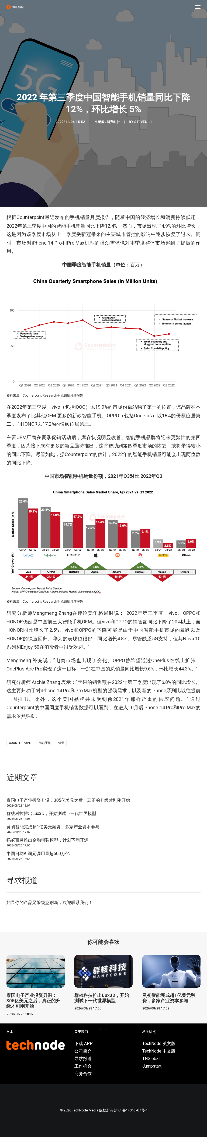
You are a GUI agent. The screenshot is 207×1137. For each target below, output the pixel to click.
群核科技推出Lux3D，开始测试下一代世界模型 (51, 813)
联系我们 (79, 902)
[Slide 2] (106, 1029)
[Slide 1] (101, 1029)
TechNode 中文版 (158, 1051)
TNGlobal (151, 1058)
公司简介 (83, 1051)
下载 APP (83, 1043)
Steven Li (142, 122)
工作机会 (83, 1066)
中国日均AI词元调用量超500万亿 (38, 853)
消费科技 (113, 122)
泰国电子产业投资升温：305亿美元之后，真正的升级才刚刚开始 (68, 800)
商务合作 (83, 1073)
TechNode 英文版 (158, 1043)
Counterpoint (20, 743)
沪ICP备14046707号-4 (130, 1110)
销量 (61, 743)
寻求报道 (83, 1058)
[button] (198, 7)
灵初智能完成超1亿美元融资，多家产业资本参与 (52, 826)
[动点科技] (15, 7)
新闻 (101, 122)
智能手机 (45, 743)
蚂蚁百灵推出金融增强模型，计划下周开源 (47, 840)
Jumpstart (151, 1066)
